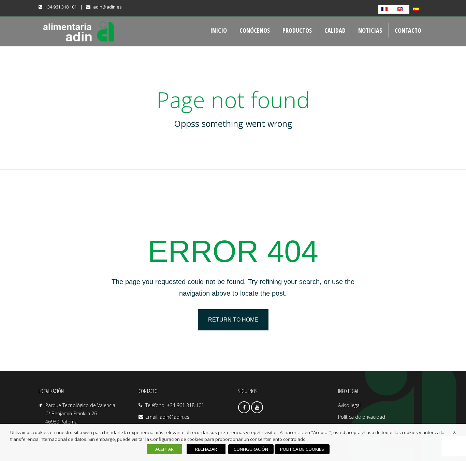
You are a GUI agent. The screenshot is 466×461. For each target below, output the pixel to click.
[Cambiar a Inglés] (401, 9)
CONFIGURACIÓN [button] (251, 449)
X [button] (454, 432)
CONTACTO (408, 30)
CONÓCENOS (254, 30)
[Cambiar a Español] (417, 9)
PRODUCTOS (297, 30)
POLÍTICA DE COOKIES (302, 449)
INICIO (218, 30)
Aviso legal (349, 405)
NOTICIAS (370, 30)
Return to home (233, 320)
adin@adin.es (107, 7)
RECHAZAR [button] (206, 449)
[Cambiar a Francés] (386, 9)
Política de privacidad (361, 417)
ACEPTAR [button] (164, 449)
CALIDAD (335, 30)
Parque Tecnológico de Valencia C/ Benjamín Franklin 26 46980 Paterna (80, 413)
